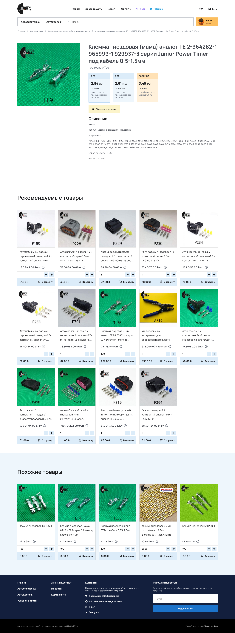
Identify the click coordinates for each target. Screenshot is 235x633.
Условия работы (27, 600)
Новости (56, 588)
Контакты (91, 582)
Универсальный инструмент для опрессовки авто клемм (156, 335)
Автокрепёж (53, 21)
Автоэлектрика (30, 21)
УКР (201, 9)
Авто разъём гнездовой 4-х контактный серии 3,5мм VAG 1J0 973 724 (158, 256)
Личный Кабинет (61, 582)
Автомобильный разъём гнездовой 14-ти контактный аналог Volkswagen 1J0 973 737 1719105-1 (74, 419)
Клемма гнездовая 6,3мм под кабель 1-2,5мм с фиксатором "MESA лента (156, 530)
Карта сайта (58, 594)
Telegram (94, 612)
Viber (92, 606)
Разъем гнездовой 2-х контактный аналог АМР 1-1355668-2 (157, 415)
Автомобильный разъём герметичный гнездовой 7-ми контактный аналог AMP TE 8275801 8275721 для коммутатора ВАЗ (76, 339)
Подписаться (185, 608)
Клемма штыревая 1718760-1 (198, 526)
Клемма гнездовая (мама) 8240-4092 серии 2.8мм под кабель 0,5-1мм (76, 530)
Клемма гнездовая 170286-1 (36, 526)
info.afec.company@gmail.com (105, 601)
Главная (22, 582)
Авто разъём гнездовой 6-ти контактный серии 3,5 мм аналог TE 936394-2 (117, 415)
